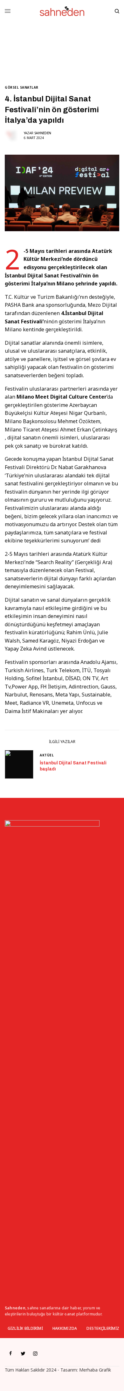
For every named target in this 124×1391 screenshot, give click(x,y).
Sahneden (42, 133)
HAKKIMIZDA (64, 1328)
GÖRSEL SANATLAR (21, 87)
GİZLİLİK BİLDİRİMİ (25, 1328)
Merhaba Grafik (95, 1370)
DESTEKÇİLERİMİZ (102, 1328)
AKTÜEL (47, 755)
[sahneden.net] (62, 11)
